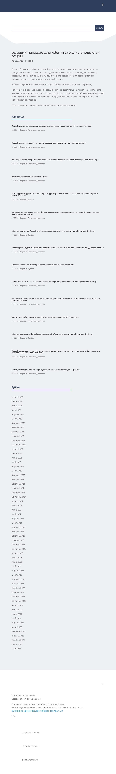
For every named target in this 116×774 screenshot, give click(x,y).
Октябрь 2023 (18, 544)
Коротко (29, 60)
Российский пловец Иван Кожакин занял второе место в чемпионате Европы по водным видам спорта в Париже (56, 299)
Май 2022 (16, 618)
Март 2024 (17, 522)
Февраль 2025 (18, 475)
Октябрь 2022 (18, 596)
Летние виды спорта (36, 130)
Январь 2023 (18, 583)
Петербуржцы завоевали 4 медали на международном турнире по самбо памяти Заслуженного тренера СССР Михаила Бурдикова (56, 352)
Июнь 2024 (17, 509)
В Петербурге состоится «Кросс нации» (29, 176)
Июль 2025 (17, 453)
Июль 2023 (17, 557)
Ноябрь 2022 (18, 592)
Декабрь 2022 (18, 588)
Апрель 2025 (18, 466)
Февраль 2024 (18, 527)
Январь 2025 (18, 479)
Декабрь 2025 (18, 431)
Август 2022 (17, 605)
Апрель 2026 (18, 414)
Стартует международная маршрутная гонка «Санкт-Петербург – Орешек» (46, 369)
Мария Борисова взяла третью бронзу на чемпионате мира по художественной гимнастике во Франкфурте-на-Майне (55, 213)
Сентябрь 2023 (19, 549)
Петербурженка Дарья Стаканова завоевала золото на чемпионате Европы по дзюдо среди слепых (58, 247)
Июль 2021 (17, 644)
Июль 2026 (17, 401)
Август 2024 (17, 501)
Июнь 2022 (17, 614)
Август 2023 (17, 553)
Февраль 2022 (18, 631)
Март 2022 (17, 627)
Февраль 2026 (18, 423)
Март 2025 (17, 470)
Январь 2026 (18, 427)
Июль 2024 (17, 505)
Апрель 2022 (18, 622)
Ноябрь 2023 (18, 540)
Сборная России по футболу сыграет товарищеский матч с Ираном (43, 264)
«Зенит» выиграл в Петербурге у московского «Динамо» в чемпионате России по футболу (53, 231)
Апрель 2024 (18, 518)
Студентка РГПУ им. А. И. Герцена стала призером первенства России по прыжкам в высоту (54, 281)
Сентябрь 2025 (19, 444)
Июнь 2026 (17, 405)
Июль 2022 (17, 609)
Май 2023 (16, 566)
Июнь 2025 (17, 457)
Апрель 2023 (18, 570)
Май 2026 (16, 410)
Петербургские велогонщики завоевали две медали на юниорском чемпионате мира (51, 126)
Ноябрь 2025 (18, 436)
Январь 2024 (18, 531)
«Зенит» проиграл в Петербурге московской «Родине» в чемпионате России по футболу (52, 334)
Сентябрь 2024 (19, 496)
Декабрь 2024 (18, 483)
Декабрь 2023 (18, 535)
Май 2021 (16, 648)
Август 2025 (17, 449)
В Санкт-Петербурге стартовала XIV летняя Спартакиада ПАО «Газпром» (45, 317)
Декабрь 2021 (18, 640)
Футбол (31, 199)
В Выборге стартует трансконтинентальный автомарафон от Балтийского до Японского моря (55, 159)
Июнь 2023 (17, 562)
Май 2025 (16, 462)
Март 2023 (17, 574)
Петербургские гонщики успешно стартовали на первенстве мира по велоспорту (49, 143)
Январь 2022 (18, 635)
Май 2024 (16, 514)
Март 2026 (17, 418)
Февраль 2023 (18, 579)
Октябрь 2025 (18, 440)
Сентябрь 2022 (19, 601)
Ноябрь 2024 (18, 488)
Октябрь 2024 (18, 492)
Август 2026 (17, 397)
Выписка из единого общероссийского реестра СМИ (37, 710)
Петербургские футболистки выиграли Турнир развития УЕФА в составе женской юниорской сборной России (55, 194)
